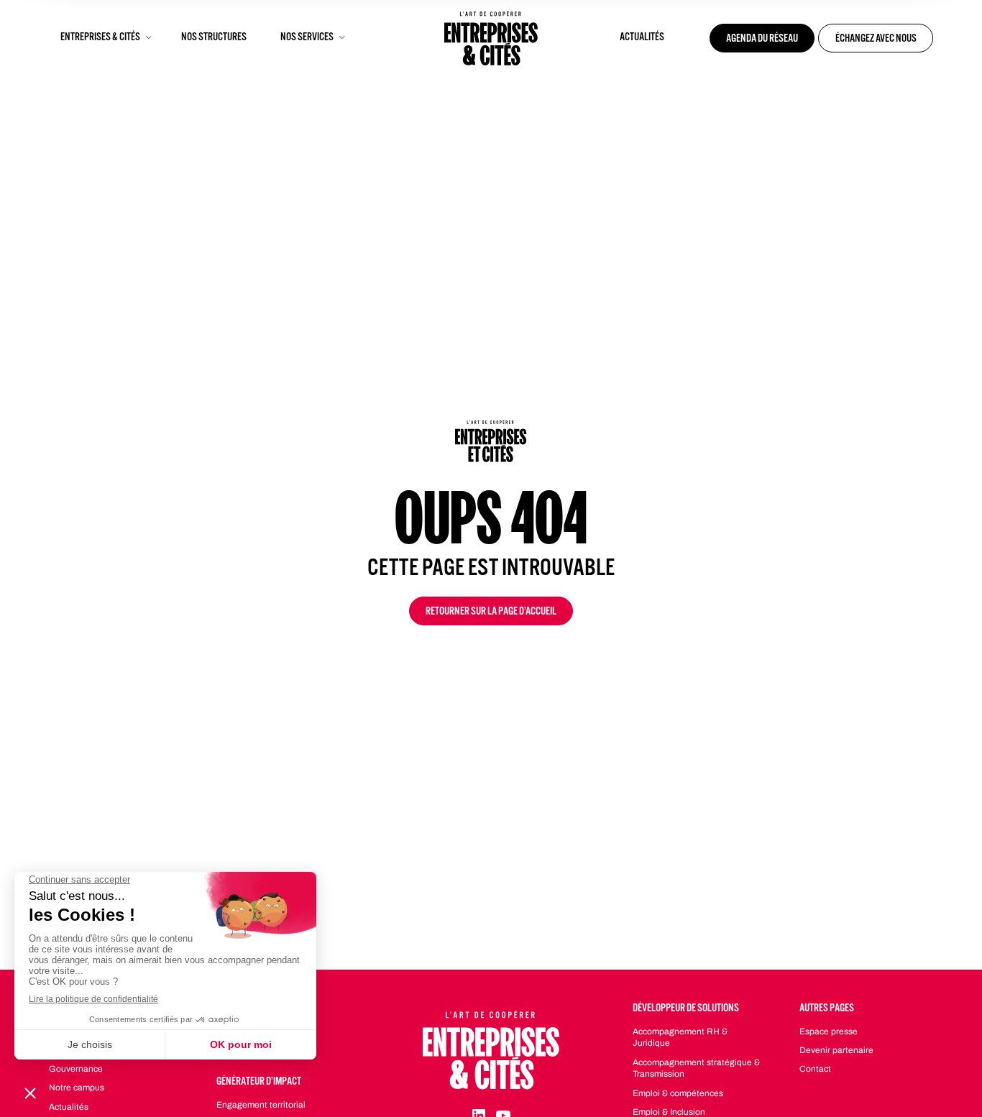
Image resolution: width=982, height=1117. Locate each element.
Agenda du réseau (762, 39)
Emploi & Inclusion (669, 1112)
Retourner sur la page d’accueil (491, 612)
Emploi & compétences (678, 1093)
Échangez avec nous (876, 39)
